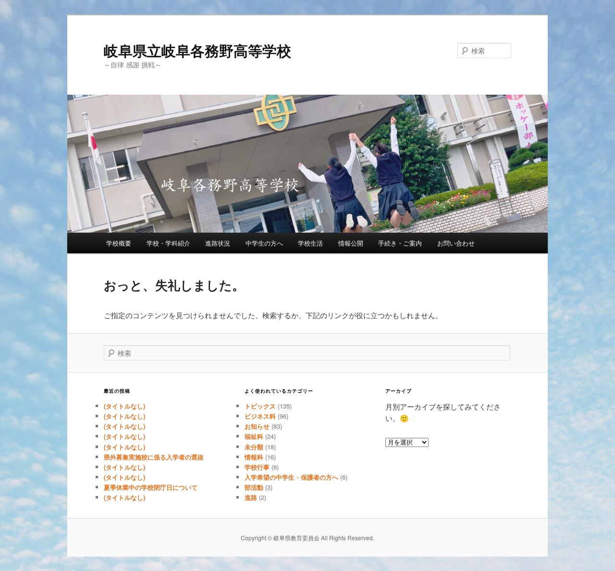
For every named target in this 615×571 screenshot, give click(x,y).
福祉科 (254, 436)
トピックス (260, 405)
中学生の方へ (264, 243)
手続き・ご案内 (400, 243)
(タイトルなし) (124, 405)
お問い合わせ (456, 243)
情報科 (254, 456)
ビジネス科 (260, 416)
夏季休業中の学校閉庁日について (150, 487)
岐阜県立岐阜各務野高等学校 (197, 50)
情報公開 (350, 243)
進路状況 (217, 243)
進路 (251, 497)
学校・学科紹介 (168, 243)
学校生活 (310, 243)
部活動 (254, 487)
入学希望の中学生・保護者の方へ (291, 477)
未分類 (254, 446)
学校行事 (257, 467)
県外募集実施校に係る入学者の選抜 (154, 456)
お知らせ (257, 426)
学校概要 (118, 243)
